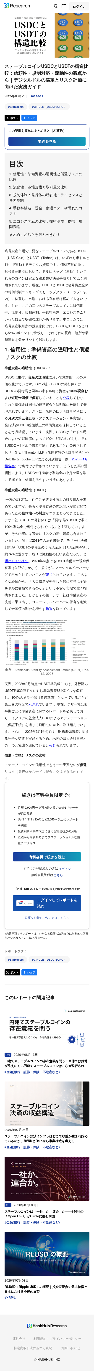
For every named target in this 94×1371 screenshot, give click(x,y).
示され (34, 704)
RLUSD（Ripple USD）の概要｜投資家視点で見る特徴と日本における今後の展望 (46, 1289)
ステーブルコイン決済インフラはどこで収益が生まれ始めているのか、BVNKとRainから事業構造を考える (46, 1138)
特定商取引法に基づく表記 (33, 1348)
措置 (49, 608)
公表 (66, 397)
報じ (49, 574)
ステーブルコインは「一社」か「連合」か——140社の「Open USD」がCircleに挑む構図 (44, 1213)
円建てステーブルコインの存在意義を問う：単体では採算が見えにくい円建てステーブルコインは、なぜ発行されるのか (46, 1063)
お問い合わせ (70, 1348)
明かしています (17, 560)
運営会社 (19, 1338)
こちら (58, 875)
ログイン (64, 868)
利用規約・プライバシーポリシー (57, 1338)
